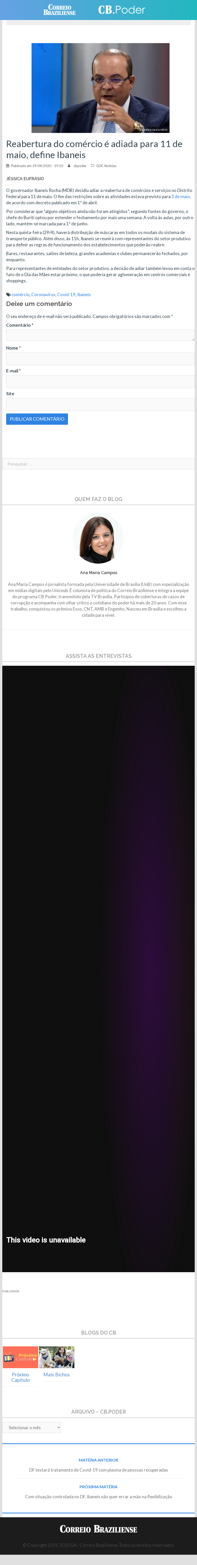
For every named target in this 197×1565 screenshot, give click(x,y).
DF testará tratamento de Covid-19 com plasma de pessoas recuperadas (98, 1470)
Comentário (19, 325)
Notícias (110, 166)
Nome (13, 348)
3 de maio (180, 196)
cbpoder (80, 166)
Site (10, 393)
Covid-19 (66, 294)
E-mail (13, 370)
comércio (20, 294)
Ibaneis (84, 294)
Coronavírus (43, 294)
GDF (99, 166)
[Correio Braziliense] (63, 9)
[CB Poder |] (119, 9)
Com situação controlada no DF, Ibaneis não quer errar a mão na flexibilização (98, 1496)
